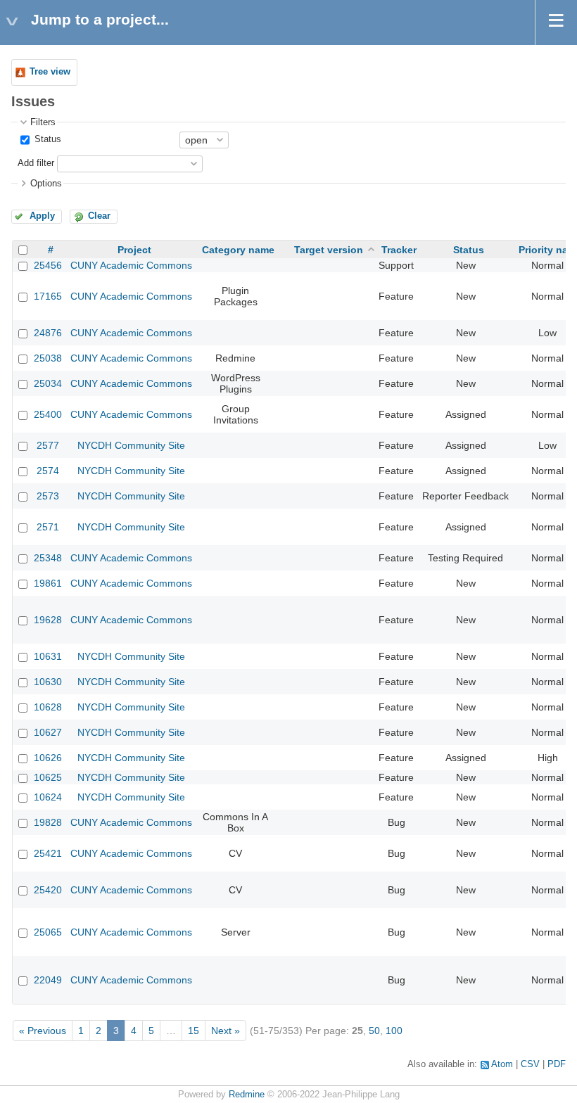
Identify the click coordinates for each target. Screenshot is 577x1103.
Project (134, 249)
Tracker (399, 249)
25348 (48, 557)
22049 (48, 980)
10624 (48, 797)
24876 (48, 332)
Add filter (36, 163)
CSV (530, 1064)
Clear (99, 216)
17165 (48, 296)
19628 (48, 619)
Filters (43, 122)
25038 (48, 358)
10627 (48, 732)
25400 (48, 414)
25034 (48, 383)
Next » (225, 1030)
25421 (48, 853)
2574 (48, 470)
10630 (48, 681)
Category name (238, 249)
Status (46, 139)
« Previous (42, 1030)
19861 (48, 583)
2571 (48, 527)
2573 (48, 496)
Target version (328, 249)
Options (46, 184)
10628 (48, 707)
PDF (556, 1064)
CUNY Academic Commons (131, 265)
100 (394, 1030)
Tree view (50, 72)
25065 (48, 932)
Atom (502, 1064)
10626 (48, 757)
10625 (48, 777)
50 (374, 1030)
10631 (48, 656)
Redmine (247, 1094)
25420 (48, 889)
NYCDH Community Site (131, 445)
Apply (42, 216)
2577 (48, 445)
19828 (48, 822)
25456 (48, 265)
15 (193, 1030)
